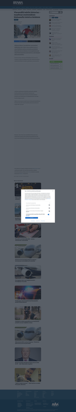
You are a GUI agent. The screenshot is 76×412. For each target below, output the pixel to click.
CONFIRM (31, 217)
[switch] (49, 205)
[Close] (53, 191)
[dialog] (38, 206)
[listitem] (38, 203)
